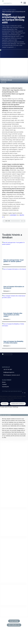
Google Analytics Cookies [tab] (6, 508)
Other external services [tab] (6, 537)
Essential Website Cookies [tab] (7, 441)
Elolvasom (6, 264)
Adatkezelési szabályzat (17, 403)
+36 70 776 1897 (7, 369)
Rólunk (4, 382)
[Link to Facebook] (23, 393)
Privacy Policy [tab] (3, 606)
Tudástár (4, 384)
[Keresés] (21, 2)
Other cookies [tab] (3, 584)
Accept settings (14, 621)
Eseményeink (5, 386)
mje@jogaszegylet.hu (8, 372)
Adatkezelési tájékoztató (17, 391)
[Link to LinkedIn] (25, 393)
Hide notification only (14, 625)
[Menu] (24, 2)
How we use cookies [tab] (5, 415)
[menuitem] (21, 2)
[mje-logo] (11, 2)
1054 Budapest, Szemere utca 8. (11, 375)
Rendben (4, 403)
